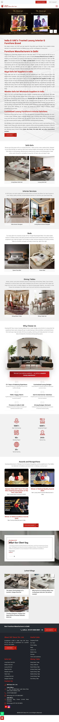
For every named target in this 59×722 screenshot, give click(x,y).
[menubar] (56, 6)
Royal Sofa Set (8, 669)
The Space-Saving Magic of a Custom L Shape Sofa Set (14, 591)
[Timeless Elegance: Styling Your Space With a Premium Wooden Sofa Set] (16, 604)
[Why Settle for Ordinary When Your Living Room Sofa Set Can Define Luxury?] (42, 581)
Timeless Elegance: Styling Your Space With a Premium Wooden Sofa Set (15, 615)
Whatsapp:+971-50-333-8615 (15, 703)
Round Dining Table (35, 667)
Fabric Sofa (7, 674)
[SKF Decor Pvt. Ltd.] (7, 6)
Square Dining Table (35, 672)
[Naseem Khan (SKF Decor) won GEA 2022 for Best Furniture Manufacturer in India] (16, 505)
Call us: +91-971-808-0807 (31, 630)
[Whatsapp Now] (2, 713)
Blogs (31, 647)
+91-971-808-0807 (12, 693)
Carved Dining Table (35, 676)
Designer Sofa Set (8, 678)
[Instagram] (9, 706)
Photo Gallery (33, 645)
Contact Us (33, 650)
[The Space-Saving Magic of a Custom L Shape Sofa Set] (16, 581)
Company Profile (34, 640)
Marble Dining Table (35, 674)
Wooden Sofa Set (8, 672)
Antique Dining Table (35, 669)
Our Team (32, 643)
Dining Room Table (34, 662)
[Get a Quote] (2, 718)
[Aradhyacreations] (2, 2)
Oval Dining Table (34, 678)
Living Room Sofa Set (9, 662)
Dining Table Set (34, 665)
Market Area (33, 652)
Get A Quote (49, 630)
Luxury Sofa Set (8, 667)
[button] (51, 31)
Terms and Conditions (35, 657)
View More (9, 28)
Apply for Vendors (41, 2)
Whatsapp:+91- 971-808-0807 (15, 695)
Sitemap (32, 654)
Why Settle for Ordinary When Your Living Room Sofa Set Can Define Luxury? (42, 592)
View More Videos (29, 525)
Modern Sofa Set (8, 665)
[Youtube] (6, 706)
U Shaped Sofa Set (9, 676)
